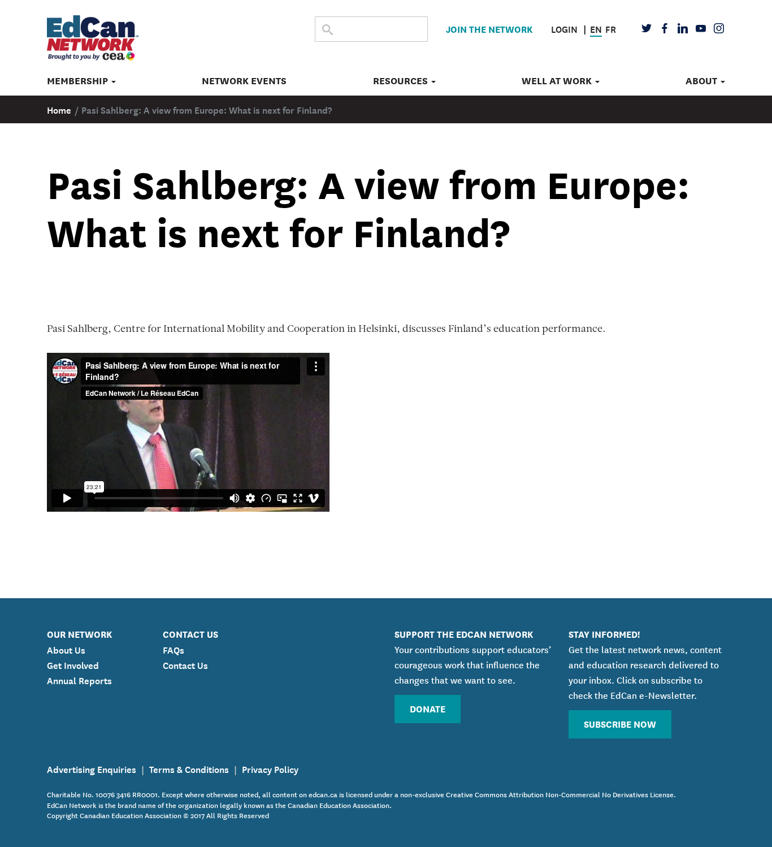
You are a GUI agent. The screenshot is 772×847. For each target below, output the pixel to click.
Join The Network (489, 28)
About (702, 81)
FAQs (173, 649)
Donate (427, 708)
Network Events (244, 81)
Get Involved (73, 664)
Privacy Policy (270, 768)
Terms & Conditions (189, 768)
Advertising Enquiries (91, 768)
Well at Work (558, 81)
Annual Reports (79, 679)
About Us (66, 649)
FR (610, 28)
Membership (78, 81)
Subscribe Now (620, 723)
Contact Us (185, 664)
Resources (401, 81)
